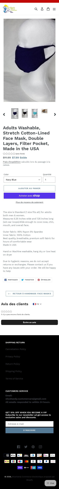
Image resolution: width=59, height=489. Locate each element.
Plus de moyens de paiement (29, 202)
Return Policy (12, 364)
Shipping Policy (13, 371)
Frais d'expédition (12, 162)
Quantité (47, 174)
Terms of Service (14, 378)
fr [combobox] (37, 304)
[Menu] (54, 9)
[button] (14, 154)
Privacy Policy (12, 356)
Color (6, 174)
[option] (15, 113)
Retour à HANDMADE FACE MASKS (31, 293)
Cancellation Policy (15, 349)
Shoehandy (17, 477)
